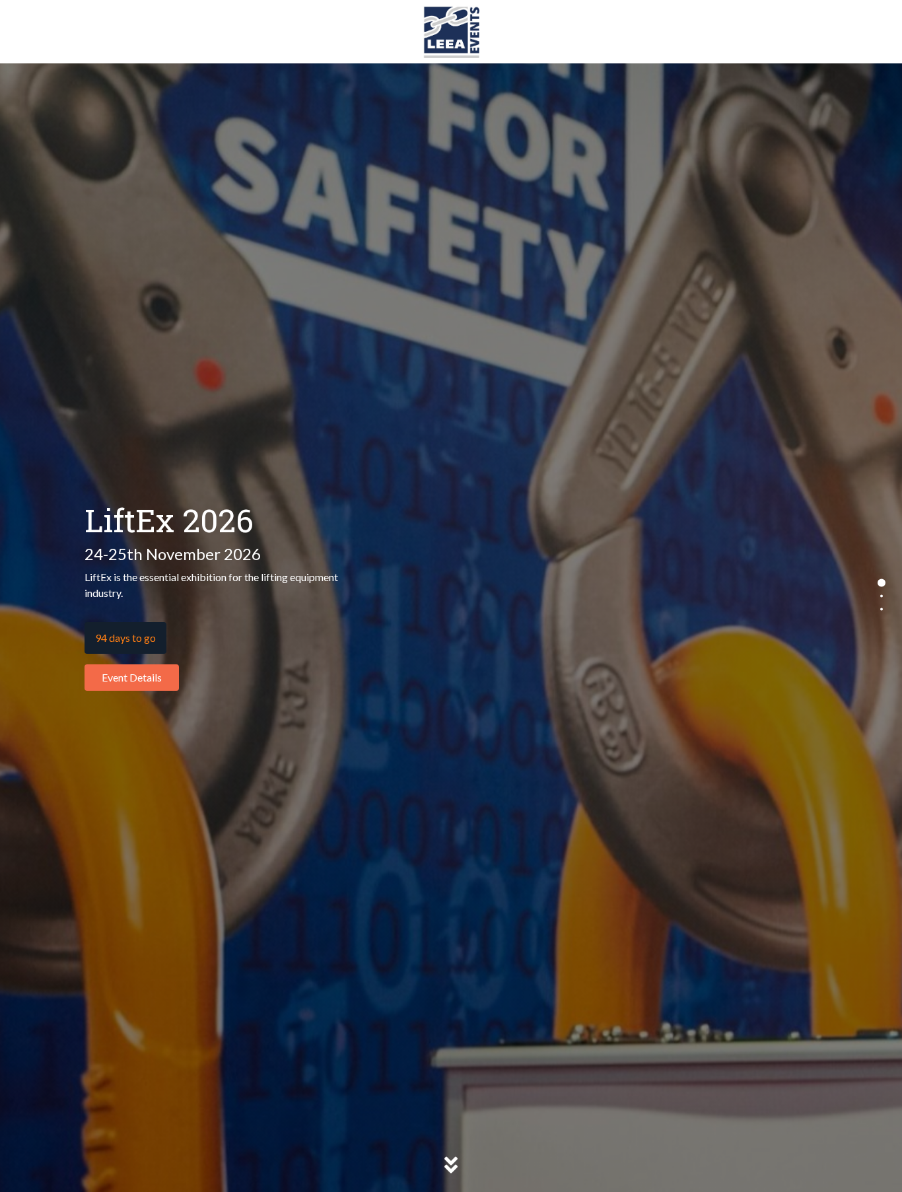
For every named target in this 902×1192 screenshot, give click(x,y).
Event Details (132, 677)
